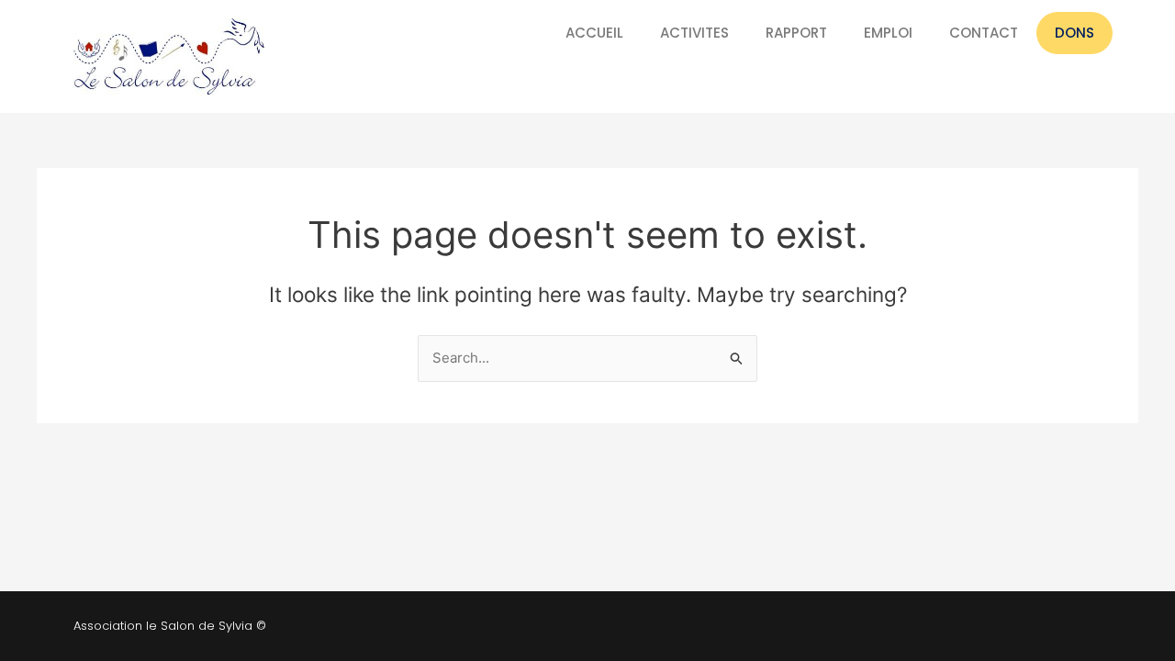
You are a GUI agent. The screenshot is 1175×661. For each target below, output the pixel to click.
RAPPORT (796, 32)
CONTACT (983, 32)
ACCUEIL (594, 32)
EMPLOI (888, 32)
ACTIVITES (694, 32)
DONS (1074, 32)
